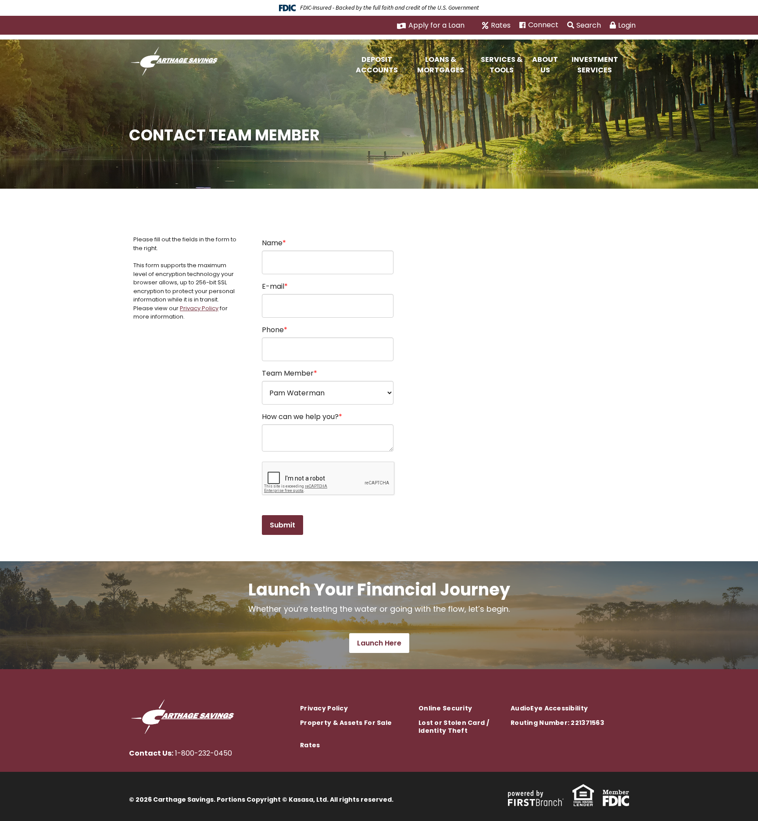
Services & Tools (501, 64)
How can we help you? (300, 417)
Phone (273, 330)
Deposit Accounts (377, 64)
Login (627, 25)
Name (272, 243)
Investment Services (595, 64)
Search (588, 25)
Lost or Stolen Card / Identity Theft (453, 726)
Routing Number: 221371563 (557, 722)
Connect (543, 25)
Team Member (288, 373)
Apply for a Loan (436, 25)
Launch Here (379, 643)
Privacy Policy (199, 308)
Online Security (445, 708)
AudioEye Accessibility (549, 708)
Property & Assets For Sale (346, 722)
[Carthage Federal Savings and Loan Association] (176, 60)
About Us (545, 64)
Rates (501, 25)
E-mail (273, 286)
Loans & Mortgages (440, 64)
